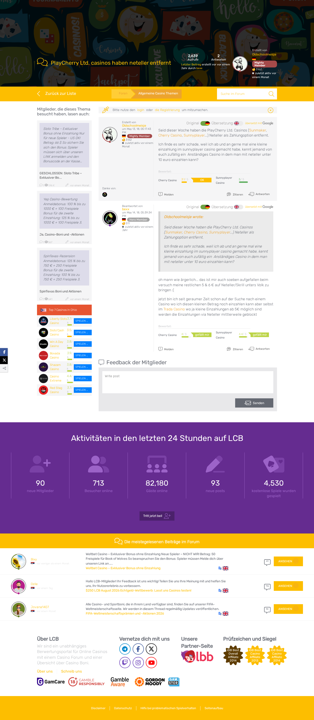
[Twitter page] (151, 649)
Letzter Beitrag (191, 64)
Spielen (80, 320)
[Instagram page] (138, 662)
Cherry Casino (170, 135)
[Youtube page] (151, 662)
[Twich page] (125, 662)
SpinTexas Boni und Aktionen (60, 291)
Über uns (45, 671)
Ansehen (285, 561)
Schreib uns (71, 671)
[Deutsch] (205, 123)
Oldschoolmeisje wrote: (183, 217)
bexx (199, 68)
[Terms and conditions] (86, 681)
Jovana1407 (40, 607)
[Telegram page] (125, 649)
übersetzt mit (254, 123)
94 (267, 609)
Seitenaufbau (214, 708)
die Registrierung (167, 110)
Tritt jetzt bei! (152, 516)
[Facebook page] (138, 649)
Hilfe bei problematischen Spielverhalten (168, 708)
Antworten (262, 194)
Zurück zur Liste (60, 93)
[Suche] (271, 93)
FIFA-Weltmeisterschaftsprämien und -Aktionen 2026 (125, 613)
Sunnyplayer (194, 135)
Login (140, 110)
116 (267, 586)
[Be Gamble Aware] (119, 681)
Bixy (34, 559)
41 (267, 561)
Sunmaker (257, 130)
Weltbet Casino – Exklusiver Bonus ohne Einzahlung (123, 568)
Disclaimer (98, 708)
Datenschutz (123, 708)
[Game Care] (51, 682)
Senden (258, 403)
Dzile (34, 584)
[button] (223, 568)
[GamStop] (174, 681)
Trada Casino (174, 309)
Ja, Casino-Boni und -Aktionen (62, 234)
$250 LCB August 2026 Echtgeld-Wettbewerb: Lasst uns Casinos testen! (138, 590)
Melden (168, 194)
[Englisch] (238, 123)
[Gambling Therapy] (150, 681)
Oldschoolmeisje (264, 54)
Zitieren (237, 194)
